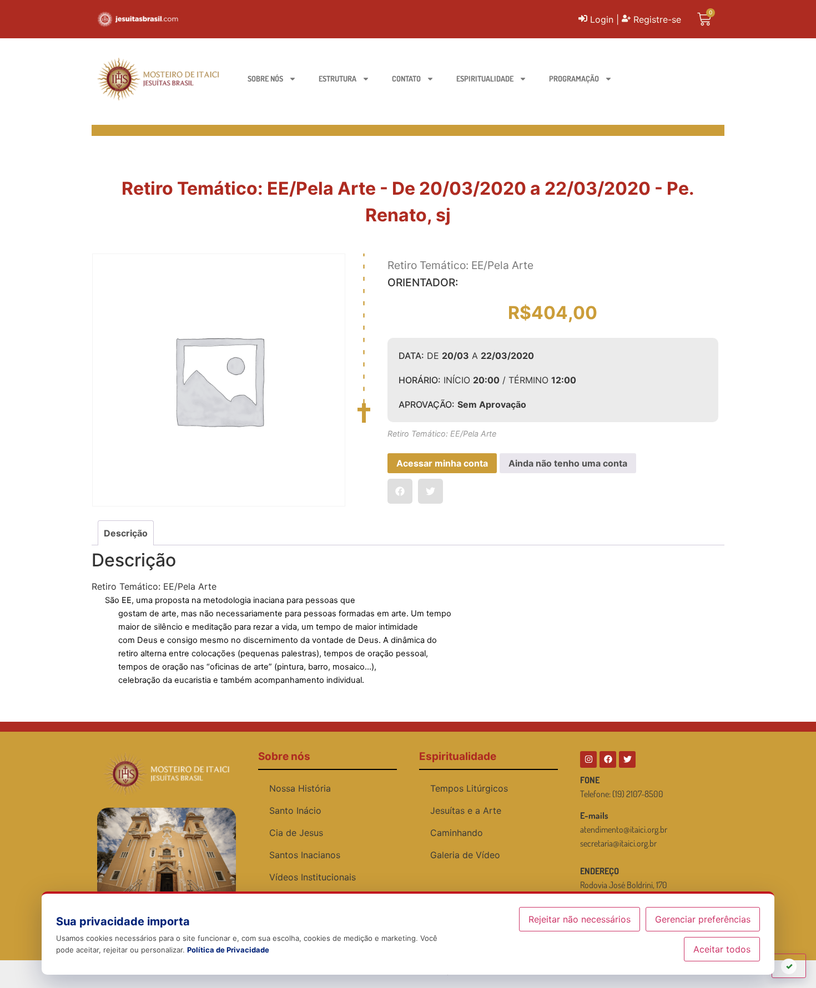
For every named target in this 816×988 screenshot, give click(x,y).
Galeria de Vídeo (465, 854)
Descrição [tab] (126, 533)
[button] (399, 491)
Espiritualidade (484, 78)
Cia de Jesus (296, 832)
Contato (406, 78)
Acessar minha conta (442, 463)
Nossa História (300, 788)
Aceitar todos (721, 949)
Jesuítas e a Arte (465, 810)
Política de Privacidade (228, 949)
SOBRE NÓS (265, 78)
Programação (574, 78)
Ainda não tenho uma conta (567, 463)
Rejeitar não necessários (579, 919)
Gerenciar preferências (702, 919)
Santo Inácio (295, 810)
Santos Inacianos (304, 854)
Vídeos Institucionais (312, 877)
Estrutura (337, 78)
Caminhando (456, 832)
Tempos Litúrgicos (469, 788)
